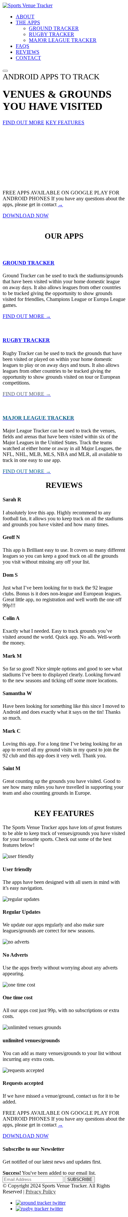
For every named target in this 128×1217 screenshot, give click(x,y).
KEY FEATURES (65, 122)
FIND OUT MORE (23, 122)
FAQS (22, 46)
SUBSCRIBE (79, 1179)
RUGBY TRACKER (51, 34)
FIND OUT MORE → (27, 316)
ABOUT (25, 16)
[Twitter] (41, 1203)
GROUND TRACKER (54, 28)
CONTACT (28, 58)
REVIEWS (27, 52)
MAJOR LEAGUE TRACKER (62, 40)
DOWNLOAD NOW (26, 215)
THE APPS (28, 22)
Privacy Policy (41, 1191)
